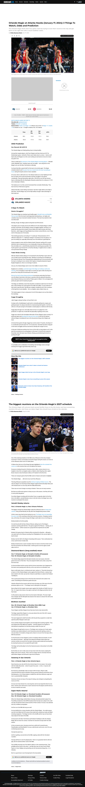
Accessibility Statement (17, 780)
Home (12, 394)
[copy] (19, 36)
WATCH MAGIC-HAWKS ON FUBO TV (20, 120)
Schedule (26, 1)
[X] (77, 1)
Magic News (18, 766)
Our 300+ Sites (57, 775)
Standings (32, 1)
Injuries (41, 1)
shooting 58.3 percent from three (30, 316)
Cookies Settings (44, 780)
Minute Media (9, 783)
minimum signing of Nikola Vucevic (40, 482)
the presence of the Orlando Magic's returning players (34, 161)
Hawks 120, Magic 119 (25, 125)
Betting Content (19, 394)
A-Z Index (30, 780)
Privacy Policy (31, 777)
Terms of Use (43, 777)
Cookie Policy (56, 777)
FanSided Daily (69, 775)
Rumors (21, 1)
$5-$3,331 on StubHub (21, 124)
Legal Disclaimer (70, 777)
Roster (36, 1)
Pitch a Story (14, 777)
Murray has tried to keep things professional (22, 275)
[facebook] (74, 1)
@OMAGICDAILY (23, 122)
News (16, 1)
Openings (30, 775)
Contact (42, 775)
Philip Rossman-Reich (16, 32)
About (12, 775)
